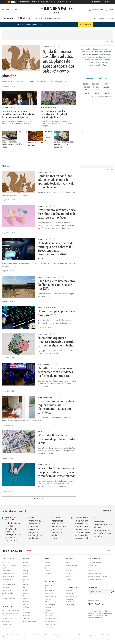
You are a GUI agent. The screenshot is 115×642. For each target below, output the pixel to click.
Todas (47, 588)
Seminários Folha (7, 579)
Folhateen (26, 596)
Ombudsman (6, 621)
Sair (101, 9)
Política (25, 562)
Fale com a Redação (94, 562)
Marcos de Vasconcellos (47, 277)
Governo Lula (7, 108)
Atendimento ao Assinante (10, 613)
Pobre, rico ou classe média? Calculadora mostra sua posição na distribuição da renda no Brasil (35, 528)
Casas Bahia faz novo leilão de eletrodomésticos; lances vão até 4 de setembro (103, 528)
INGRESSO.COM (25, 2)
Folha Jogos (48, 599)
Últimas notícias (50, 621)
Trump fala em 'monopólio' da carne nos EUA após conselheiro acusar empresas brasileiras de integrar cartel (82, 528)
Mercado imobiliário (48, 108)
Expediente (5, 568)
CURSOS (52, 2)
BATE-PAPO (96, 2)
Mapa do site (49, 627)
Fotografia (26, 615)
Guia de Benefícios (72, 568)
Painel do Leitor (7, 624)
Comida (25, 585)
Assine (14, 9)
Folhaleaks (48, 610)
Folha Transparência (51, 619)
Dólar (104, 65)
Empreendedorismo (29, 621)
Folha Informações (72, 565)
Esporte (25, 576)
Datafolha (69, 591)
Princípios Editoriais (8, 573)
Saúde (25, 599)
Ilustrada (26, 579)
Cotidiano (26, 568)
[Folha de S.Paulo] (57, 8)
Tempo (68, 579)
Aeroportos (70, 562)
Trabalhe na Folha (7, 593)
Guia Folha (26, 613)
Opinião (47, 562)
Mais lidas (7, 511)
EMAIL (107, 2)
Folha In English (50, 605)
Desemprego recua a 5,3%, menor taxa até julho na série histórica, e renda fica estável (58, 528)
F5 (24, 587)
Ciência (25, 604)
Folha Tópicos (49, 616)
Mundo (25, 573)
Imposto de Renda (94, 65)
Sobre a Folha (6, 562)
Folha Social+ (49, 593)
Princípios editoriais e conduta (97, 576)
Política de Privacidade (9, 565)
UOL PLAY (60, 2)
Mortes (68, 576)
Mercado (105, 62)
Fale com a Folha (7, 619)
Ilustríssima (27, 582)
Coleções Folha (6, 590)
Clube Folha (5, 582)
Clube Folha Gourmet (8, 585)
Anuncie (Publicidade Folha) (10, 610)
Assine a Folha (85, 25)
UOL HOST (35, 2)
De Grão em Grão (44, 364)
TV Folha (26, 618)
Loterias (69, 573)
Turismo (25, 610)
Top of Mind (70, 605)
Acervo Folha (6, 571)
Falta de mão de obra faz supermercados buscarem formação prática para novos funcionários (13, 529)
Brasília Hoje (49, 585)
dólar (40, 432)
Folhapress (69, 599)
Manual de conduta (8, 576)
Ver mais (37, 499)
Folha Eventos (70, 602)
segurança (48, 132)
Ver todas (107, 511)
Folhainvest (47, 46)
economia (7, 18)
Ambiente (26, 607)
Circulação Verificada (8, 599)
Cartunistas (48, 573)
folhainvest (24, 18)
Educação (26, 571)
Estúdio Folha (70, 593)
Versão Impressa (50, 624)
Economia (26, 565)
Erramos (4, 616)
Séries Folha (5, 587)
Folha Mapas (49, 613)
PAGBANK (44, 2)
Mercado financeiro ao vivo (48, 18)
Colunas (47, 565)
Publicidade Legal (71, 596)
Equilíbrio (26, 601)
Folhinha (26, 593)
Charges (47, 571)
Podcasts (26, 590)
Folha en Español (50, 602)
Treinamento (6, 596)
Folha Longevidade (45, 397)
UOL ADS (69, 2)
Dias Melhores (49, 591)
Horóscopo (69, 571)
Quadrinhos (48, 568)
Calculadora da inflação (103, 18)
